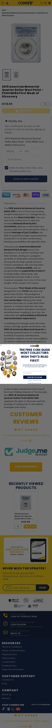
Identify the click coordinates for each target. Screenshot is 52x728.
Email (25, 370)
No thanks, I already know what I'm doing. (34, 383)
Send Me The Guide (34, 377)
